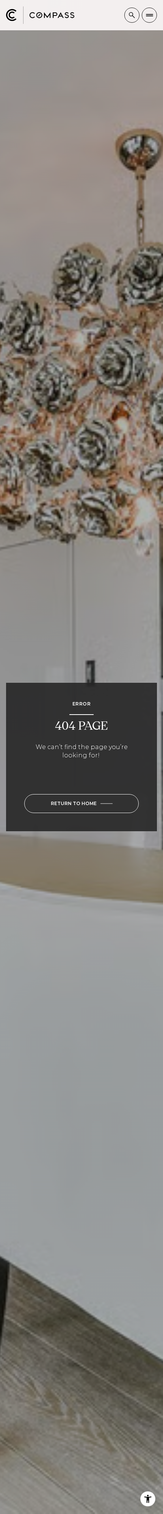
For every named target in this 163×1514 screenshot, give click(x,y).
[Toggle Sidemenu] (149, 15)
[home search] (131, 15)
